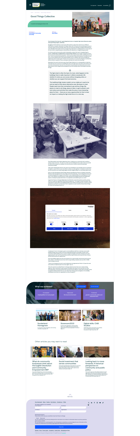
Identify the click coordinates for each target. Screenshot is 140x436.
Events (48, 402)
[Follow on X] (89, 402)
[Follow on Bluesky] (88, 405)
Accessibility (105, 5)
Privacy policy (45, 430)
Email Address (38, 405)
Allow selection (70, 228)
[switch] (63, 224)
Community (32, 33)
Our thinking (34, 359)
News (44, 402)
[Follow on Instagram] (97, 402)
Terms (40, 430)
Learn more (54, 423)
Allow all (85, 228)
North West (54, 33)
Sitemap (37, 430)
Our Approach (93, 5)
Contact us (59, 402)
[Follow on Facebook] (94, 402)
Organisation (64, 409)
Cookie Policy (57, 430)
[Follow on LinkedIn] (91, 402)
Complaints (51, 430)
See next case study (94, 286)
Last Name (37, 409)
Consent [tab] (53, 210)
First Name (63, 405)
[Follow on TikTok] (103, 402)
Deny (54, 228)
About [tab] (86, 210)
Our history (53, 402)
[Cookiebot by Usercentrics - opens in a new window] (88, 207)
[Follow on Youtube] (100, 402)
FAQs (64, 402)
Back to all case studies (81, 286)
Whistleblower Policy (65, 430)
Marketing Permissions (39, 414)
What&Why (64, 433)
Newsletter (100, 5)
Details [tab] (70, 210)
